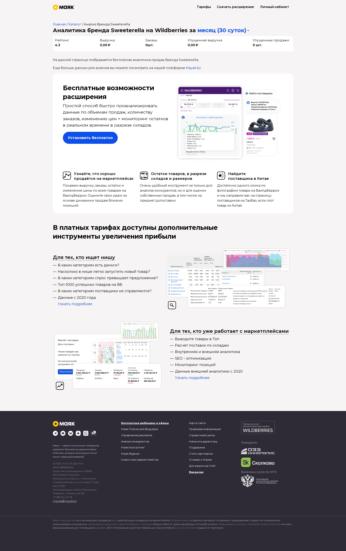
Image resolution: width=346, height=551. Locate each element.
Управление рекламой (136, 435)
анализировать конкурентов (70, 524)
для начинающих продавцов (94, 520)
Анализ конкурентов (135, 441)
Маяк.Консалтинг (133, 447)
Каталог (74, 24)
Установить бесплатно (90, 138)
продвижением (240, 520)
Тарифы (204, 7)
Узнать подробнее (75, 304)
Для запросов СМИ (202, 465)
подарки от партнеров (210, 527)
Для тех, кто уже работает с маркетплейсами (229, 331)
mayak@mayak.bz (65, 501)
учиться (212, 524)
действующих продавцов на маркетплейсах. (144, 520)
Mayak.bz (193, 68)
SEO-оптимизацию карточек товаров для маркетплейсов (140, 527)
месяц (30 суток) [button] (221, 30)
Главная (59, 24)
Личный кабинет (274, 7)
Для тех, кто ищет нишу (84, 257)
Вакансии (196, 472)
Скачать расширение (235, 7)
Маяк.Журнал (130, 453)
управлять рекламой (202, 520)
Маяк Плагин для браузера (139, 429)
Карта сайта (197, 423)
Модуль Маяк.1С (162, 524)
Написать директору (203, 441)
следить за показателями (265, 520)
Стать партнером (201, 453)
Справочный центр (202, 435)
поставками (223, 520)
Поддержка (197, 447)
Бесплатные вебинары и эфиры (145, 423)
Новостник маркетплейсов (139, 459)
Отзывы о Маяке (200, 459)
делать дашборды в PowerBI (190, 524)
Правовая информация (205, 429)
